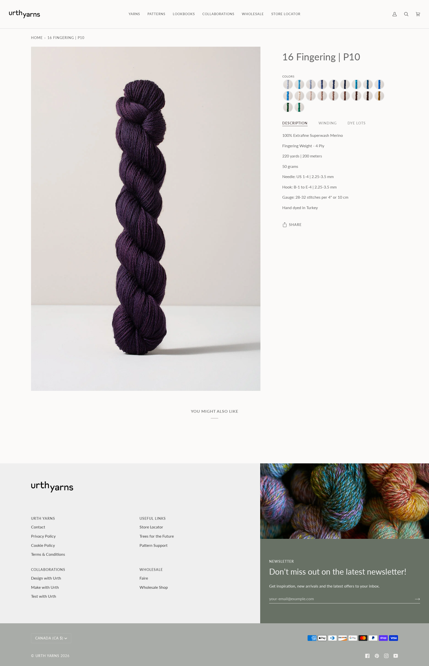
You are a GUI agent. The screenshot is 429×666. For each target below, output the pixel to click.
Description (295, 123)
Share (295, 224)
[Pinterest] (377, 656)
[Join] (413, 599)
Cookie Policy (43, 545)
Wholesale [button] (151, 569)
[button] (134, 14)
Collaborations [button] (48, 569)
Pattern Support (154, 545)
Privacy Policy (43, 536)
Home (37, 38)
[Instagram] (386, 656)
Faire (144, 578)
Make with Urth (45, 587)
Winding (328, 123)
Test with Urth (43, 596)
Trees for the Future (157, 536)
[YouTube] (395, 656)
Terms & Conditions (48, 554)
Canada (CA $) (49, 638)
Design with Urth (46, 578)
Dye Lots (357, 123)
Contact (38, 526)
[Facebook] (367, 656)
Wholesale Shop (154, 587)
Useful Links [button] (153, 518)
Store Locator (151, 526)
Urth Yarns (47, 656)
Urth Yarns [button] (43, 518)
